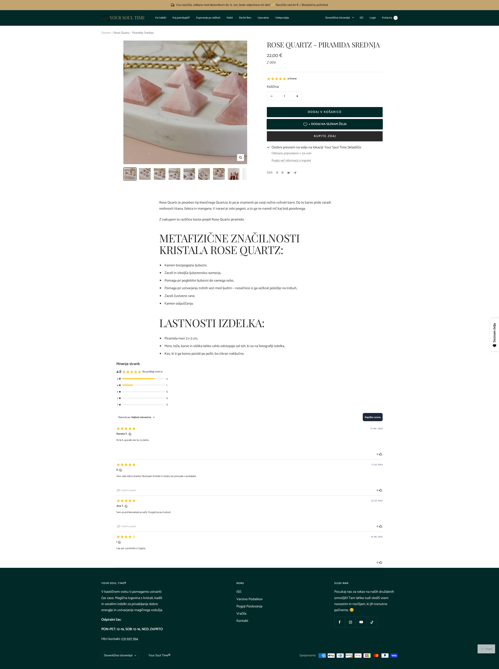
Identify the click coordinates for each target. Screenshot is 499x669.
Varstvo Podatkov (249, 599)
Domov (106, 32)
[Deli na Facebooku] (277, 172)
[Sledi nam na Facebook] (339, 622)
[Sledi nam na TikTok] (371, 622)
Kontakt (242, 621)
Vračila (241, 614)
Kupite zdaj (325, 136)
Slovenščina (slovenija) (337, 17)
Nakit (230, 17)
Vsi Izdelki (160, 17)
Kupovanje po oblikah (208, 17)
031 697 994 (129, 639)
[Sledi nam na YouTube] (361, 622)
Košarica (389, 17)
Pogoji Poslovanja (249, 606)
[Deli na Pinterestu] (282, 172)
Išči (361, 17)
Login (373, 17)
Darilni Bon (245, 17)
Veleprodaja (282, 17)
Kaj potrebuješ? (181, 17)
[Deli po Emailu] (295, 173)
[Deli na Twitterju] (288, 172)
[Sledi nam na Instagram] (350, 622)
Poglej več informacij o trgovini (291, 160)
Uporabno (263, 17)
